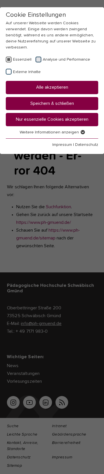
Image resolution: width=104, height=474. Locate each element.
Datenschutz (86, 145)
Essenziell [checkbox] (22, 59)
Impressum (62, 145)
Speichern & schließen (52, 103)
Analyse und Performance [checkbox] (66, 59)
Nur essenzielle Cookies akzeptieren (52, 119)
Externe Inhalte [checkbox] (27, 72)
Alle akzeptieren (52, 87)
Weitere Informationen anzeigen (50, 132)
